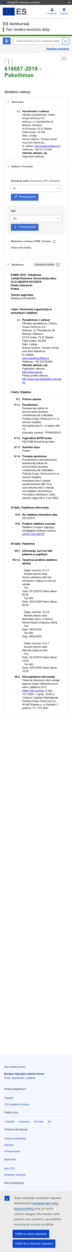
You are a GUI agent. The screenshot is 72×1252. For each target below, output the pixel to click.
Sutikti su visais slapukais (31, 1233)
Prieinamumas (12, 1151)
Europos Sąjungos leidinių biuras (24, 1073)
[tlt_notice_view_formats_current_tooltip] (57, 264)
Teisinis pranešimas (15, 1138)
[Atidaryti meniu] (8, 62)
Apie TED (9, 1168)
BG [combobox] (15, 218)
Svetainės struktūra (15, 1174)
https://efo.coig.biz (33, 690)
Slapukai (9, 1144)
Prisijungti (52, 13)
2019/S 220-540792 (33, 534)
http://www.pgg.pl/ (32, 372)
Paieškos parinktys (57, 48)
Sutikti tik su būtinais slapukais (34, 1243)
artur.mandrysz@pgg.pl (47, 146)
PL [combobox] (14, 188)
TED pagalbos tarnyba (16, 1104)
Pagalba (8, 1098)
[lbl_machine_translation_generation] (54, 241)
